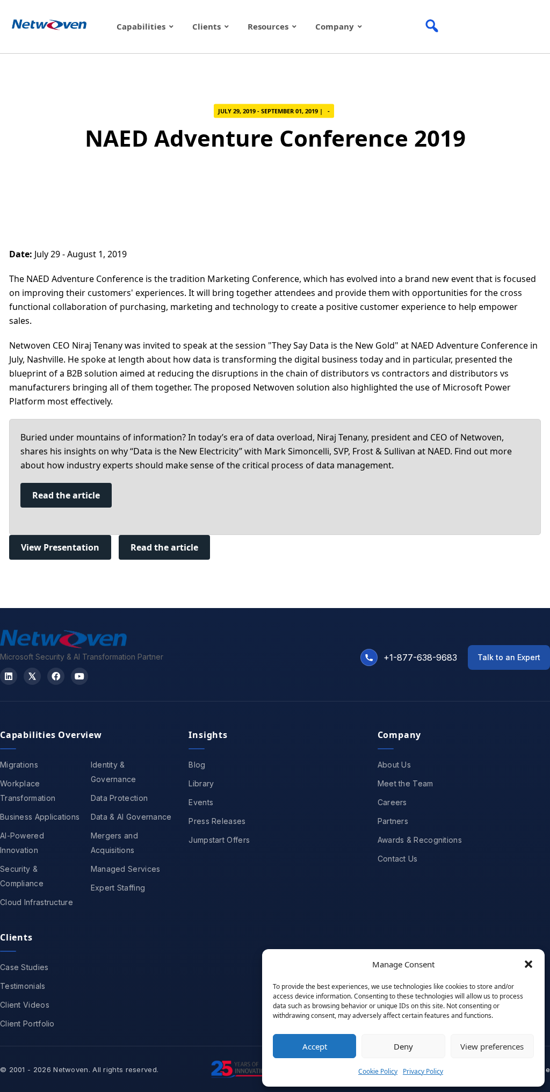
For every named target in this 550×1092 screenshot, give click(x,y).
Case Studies (24, 967)
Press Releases (217, 821)
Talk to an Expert (508, 657)
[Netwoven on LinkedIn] (8, 676)
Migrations (19, 764)
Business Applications (39, 816)
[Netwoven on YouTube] (79, 676)
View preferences (492, 1046)
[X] (32, 676)
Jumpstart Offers (219, 839)
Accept (314, 1046)
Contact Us (398, 858)
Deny (403, 1046)
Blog (197, 764)
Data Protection (119, 797)
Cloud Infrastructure (36, 902)
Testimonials (23, 985)
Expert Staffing (118, 887)
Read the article (66, 495)
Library (201, 783)
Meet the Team (405, 783)
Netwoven (70, 1069)
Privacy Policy (423, 1071)
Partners (393, 821)
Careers (392, 802)
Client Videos (24, 1004)
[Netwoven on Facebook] (55, 676)
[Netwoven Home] (63, 645)
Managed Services (126, 868)
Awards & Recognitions (420, 839)
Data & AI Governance (131, 816)
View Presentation (60, 547)
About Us (394, 764)
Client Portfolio (27, 1023)
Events (201, 802)
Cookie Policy (377, 1071)
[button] (528, 964)
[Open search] (432, 25)
